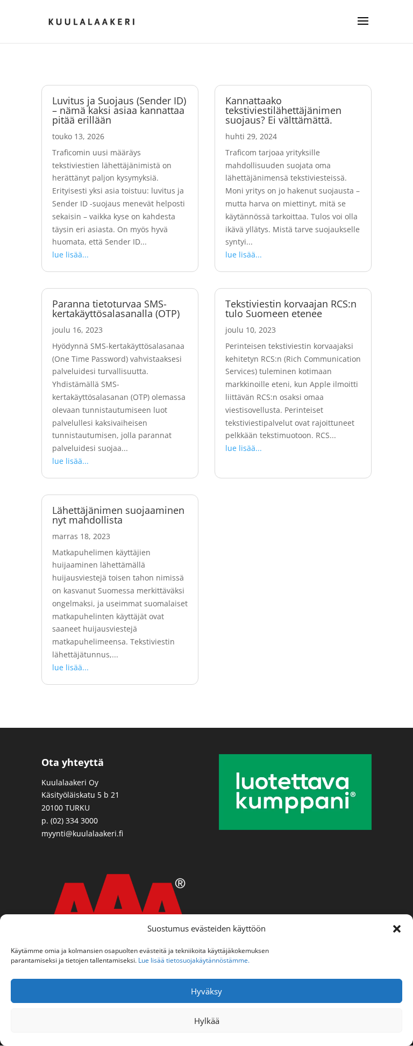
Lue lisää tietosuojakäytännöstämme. (194, 960)
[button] (396, 928)
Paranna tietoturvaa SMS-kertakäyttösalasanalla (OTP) (116, 308)
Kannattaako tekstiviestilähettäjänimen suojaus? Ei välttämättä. (283, 110)
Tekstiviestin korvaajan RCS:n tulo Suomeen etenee (291, 308)
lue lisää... (70, 254)
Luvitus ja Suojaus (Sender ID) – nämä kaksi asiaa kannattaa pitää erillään (119, 110)
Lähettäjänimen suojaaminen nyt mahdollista (118, 515)
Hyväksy (206, 991)
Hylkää (206, 1020)
